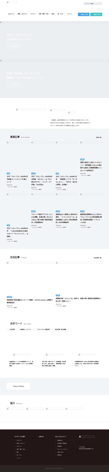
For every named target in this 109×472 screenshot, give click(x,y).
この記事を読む (14, 46)
